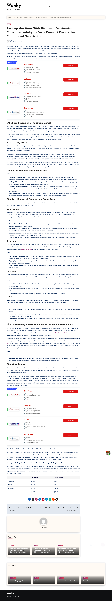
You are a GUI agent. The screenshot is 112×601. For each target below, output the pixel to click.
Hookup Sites (59, 7)
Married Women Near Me (67, 581)
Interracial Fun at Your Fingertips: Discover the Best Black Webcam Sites (42, 550)
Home (51, 7)
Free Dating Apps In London (19, 581)
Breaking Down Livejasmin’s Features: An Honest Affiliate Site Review (19, 550)
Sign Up (71, 65)
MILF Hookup (87, 581)
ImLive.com (28, 108)
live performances (26, 249)
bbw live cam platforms (62, 333)
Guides (37, 577)
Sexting (13, 577)
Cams (8, 24)
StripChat (27, 79)
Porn (67, 7)
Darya (13, 41)
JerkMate (27, 93)
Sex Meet (37, 581)
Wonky (14, 6)
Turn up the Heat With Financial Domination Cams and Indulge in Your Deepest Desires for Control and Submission (41, 32)
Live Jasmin (28, 64)
